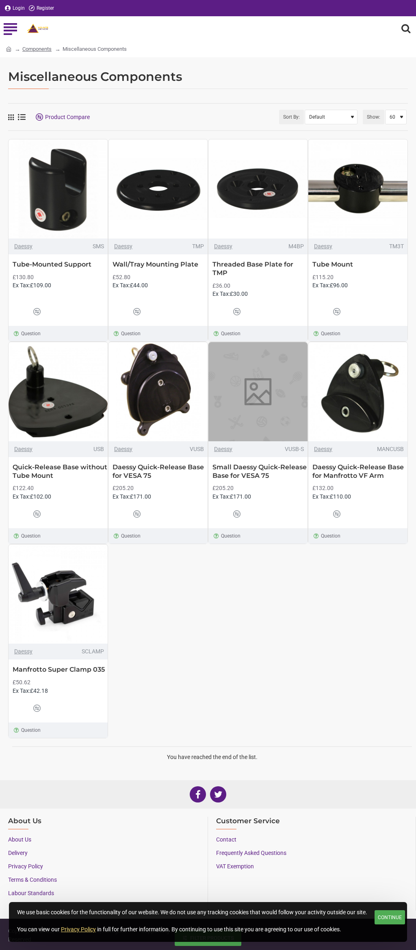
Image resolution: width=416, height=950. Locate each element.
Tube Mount (332, 264)
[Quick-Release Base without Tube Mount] (58, 391)
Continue (390, 917)
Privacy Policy (78, 929)
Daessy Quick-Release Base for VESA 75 (158, 471)
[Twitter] (218, 794)
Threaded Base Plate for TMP (252, 268)
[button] (21, 312)
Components (37, 49)
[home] (8, 48)
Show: (373, 117)
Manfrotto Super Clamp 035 (59, 669)
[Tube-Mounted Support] (58, 189)
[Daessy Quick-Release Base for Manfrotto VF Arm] (357, 391)
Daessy (23, 246)
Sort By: (291, 117)
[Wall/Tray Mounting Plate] (158, 189)
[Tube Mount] (357, 189)
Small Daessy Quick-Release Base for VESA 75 (259, 471)
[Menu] (10, 28)
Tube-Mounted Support (52, 264)
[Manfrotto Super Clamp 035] (58, 594)
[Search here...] (406, 28)
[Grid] (11, 117)
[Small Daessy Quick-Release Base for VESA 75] (258, 391)
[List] (22, 117)
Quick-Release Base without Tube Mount (60, 471)
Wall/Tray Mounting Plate (155, 264)
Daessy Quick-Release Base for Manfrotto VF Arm (358, 471)
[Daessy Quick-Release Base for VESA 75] (158, 391)
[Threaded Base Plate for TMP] (258, 189)
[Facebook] (198, 794)
